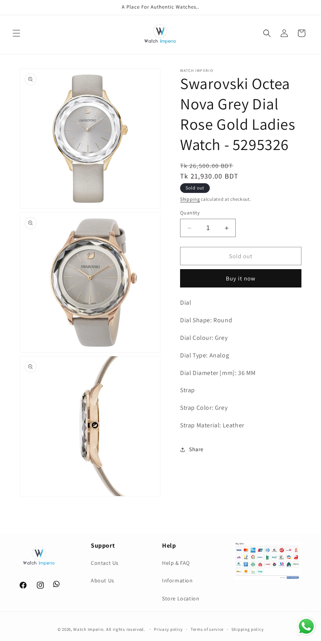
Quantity (190, 212)
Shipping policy (247, 629)
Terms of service (207, 629)
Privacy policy (168, 629)
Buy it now (241, 278)
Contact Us (105, 562)
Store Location (180, 598)
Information (177, 580)
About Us (102, 580)
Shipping (190, 199)
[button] (16, 33)
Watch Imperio (88, 629)
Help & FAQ (176, 562)
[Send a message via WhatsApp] (306, 626)
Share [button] (196, 449)
